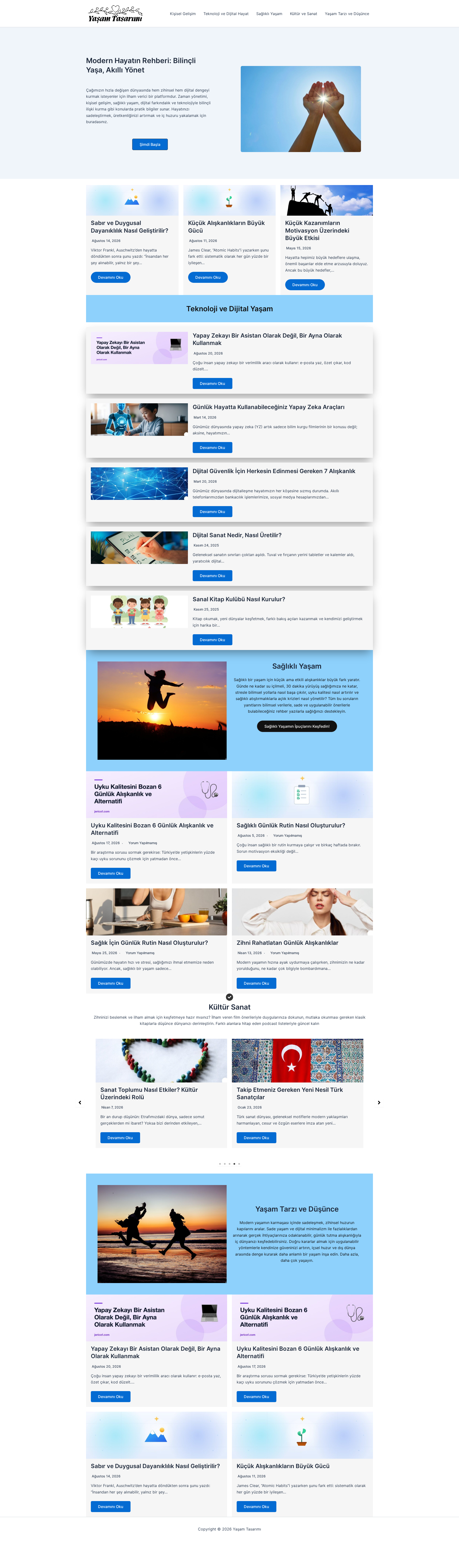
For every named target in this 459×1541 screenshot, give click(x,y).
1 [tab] (220, 1164)
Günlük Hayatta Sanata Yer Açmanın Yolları (296, 1089)
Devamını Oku (110, 277)
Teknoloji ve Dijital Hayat (226, 13)
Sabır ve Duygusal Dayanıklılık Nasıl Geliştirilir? (155, 1466)
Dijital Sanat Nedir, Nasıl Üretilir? (237, 535)
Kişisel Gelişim (183, 13)
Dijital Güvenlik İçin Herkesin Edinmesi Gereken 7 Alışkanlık (274, 471)
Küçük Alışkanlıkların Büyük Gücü (283, 1466)
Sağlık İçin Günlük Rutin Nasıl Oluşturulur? (149, 942)
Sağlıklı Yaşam (269, 13)
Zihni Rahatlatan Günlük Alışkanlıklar (288, 942)
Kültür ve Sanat (303, 13)
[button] (150, 144)
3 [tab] (229, 1164)
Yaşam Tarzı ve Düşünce (347, 13)
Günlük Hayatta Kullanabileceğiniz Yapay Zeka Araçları (268, 407)
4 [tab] (234, 1164)
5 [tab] (239, 1164)
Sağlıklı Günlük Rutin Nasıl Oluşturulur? (291, 825)
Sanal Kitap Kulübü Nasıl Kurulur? (239, 599)
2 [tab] (224, 1164)
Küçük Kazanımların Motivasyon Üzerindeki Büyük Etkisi (317, 230)
